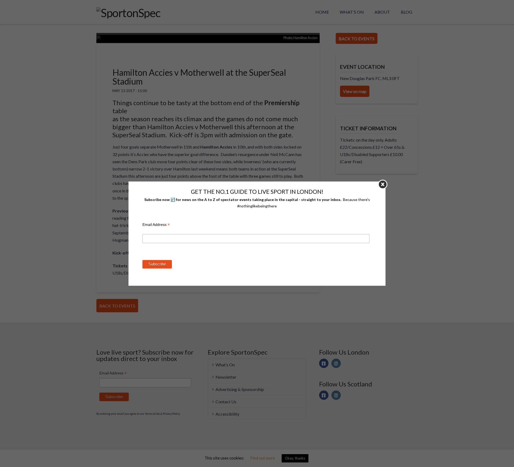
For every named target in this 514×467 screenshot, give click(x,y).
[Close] (382, 184)
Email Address (156, 225)
